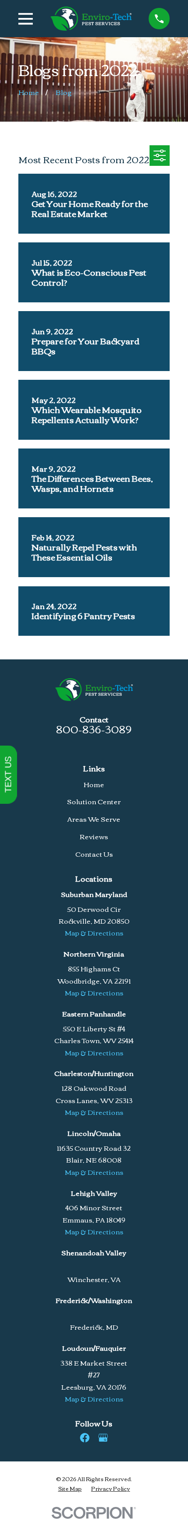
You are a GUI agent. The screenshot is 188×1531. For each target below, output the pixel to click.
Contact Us (94, 854)
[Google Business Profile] (103, 1438)
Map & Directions (94, 932)
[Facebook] (85, 1438)
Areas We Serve (93, 819)
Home (94, 784)
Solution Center (94, 801)
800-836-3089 (94, 728)
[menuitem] (70, 1488)
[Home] (91, 18)
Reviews (94, 836)
